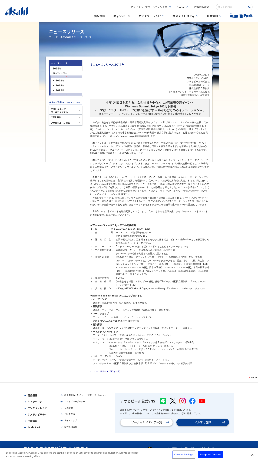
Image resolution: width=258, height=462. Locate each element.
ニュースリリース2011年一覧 (106, 371)
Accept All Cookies (210, 454)
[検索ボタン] (250, 7)
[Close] (252, 455)
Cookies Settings (183, 454)
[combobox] (232, 7)
